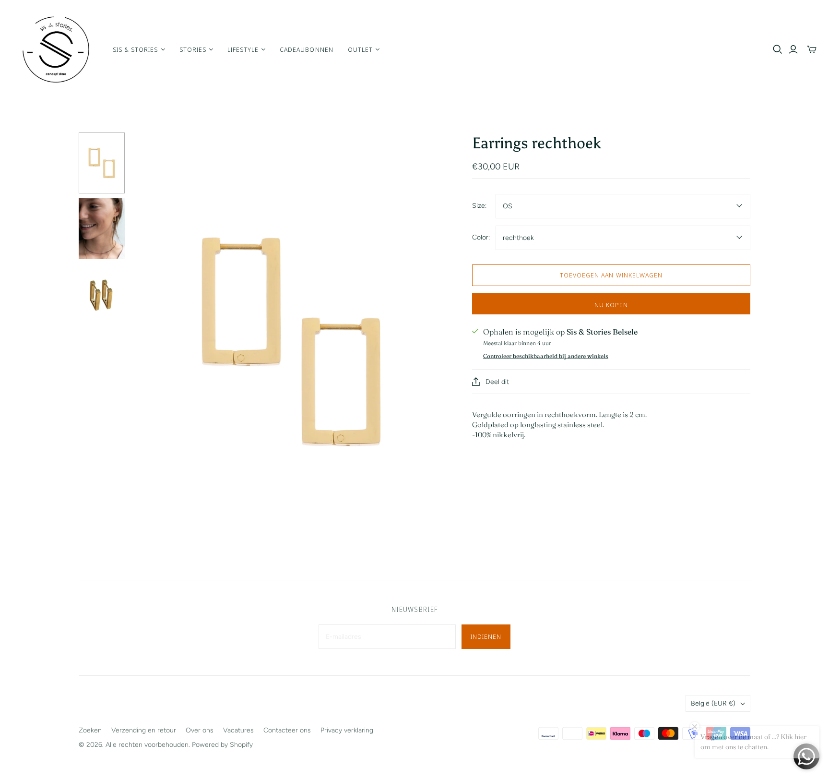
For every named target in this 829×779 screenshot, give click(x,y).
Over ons (199, 730)
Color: (481, 237)
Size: (479, 206)
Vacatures (238, 730)
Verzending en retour (143, 730)
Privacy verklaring (346, 730)
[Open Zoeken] (777, 49)
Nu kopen (611, 304)
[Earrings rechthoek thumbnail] (102, 162)
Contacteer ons (287, 730)
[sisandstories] (55, 49)
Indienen (486, 636)
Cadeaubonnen (306, 49)
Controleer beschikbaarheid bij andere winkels (545, 356)
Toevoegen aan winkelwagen (611, 275)
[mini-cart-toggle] (811, 49)
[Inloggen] (793, 49)
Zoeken (90, 730)
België (713, 703)
